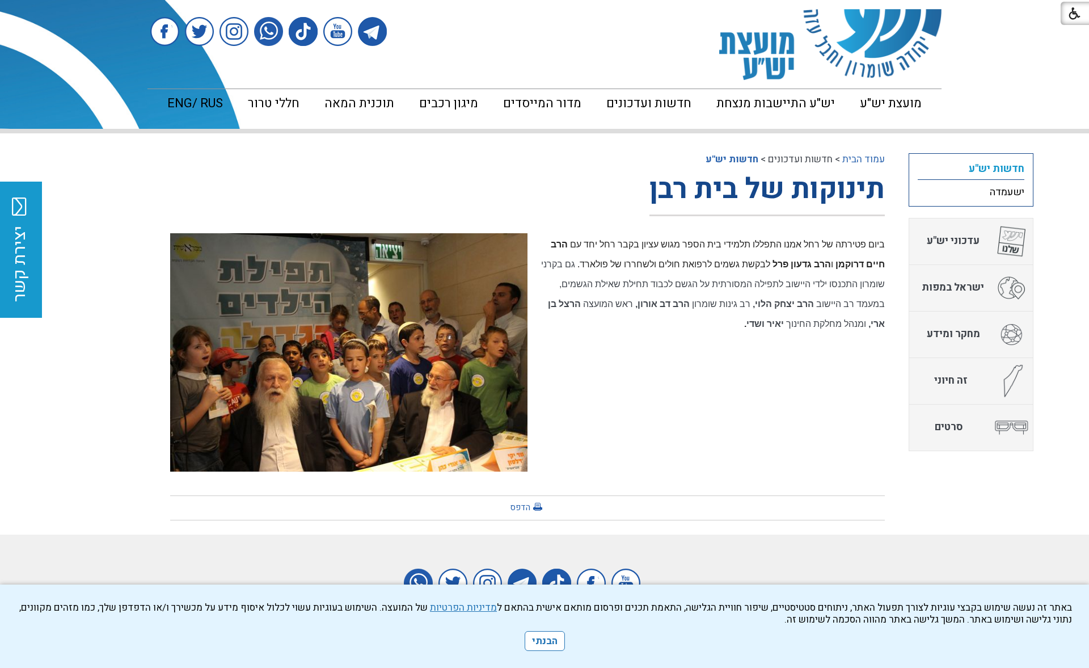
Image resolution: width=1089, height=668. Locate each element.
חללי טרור (273, 103)
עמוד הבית (863, 159)
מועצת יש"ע (891, 103)
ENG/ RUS (195, 103)
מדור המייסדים (542, 103)
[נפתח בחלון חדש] (372, 31)
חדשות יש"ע (732, 159)
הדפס (520, 507)
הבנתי (545, 641)
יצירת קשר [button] (19, 264)
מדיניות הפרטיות (463, 607)
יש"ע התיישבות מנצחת (775, 103)
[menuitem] (890, 103)
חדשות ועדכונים (648, 103)
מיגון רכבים (448, 103)
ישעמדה (1007, 192)
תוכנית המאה (359, 103)
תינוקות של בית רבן (767, 189)
